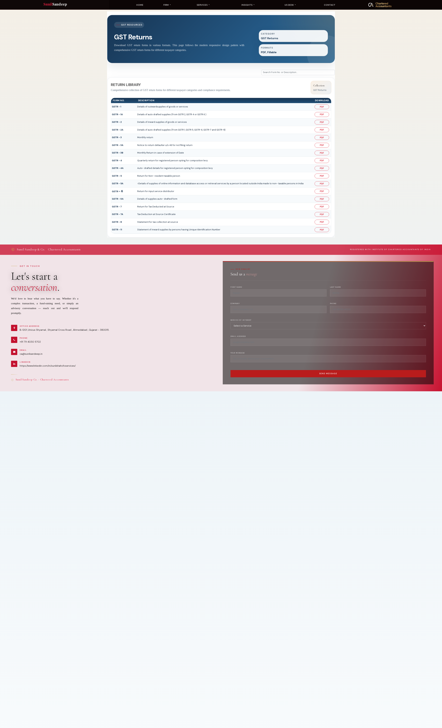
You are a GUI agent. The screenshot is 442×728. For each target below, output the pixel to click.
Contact (329, 4)
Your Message (237, 353)
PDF (322, 106)
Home (139, 4)
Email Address (238, 336)
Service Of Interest (241, 320)
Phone (333, 304)
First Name (236, 287)
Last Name (335, 287)
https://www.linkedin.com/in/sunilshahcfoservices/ (48, 365)
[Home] (380, 4)
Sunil (55, 4)
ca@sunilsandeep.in (31, 353)
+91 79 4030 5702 (30, 341)
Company (235, 304)
